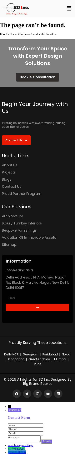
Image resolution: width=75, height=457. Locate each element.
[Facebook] (16, 393)
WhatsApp (18, 448)
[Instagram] (37, 393)
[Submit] (37, 307)
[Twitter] (27, 393)
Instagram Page (23, 445)
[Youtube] (48, 393)
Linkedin (20, 452)
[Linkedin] (58, 393)
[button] (69, 8)
